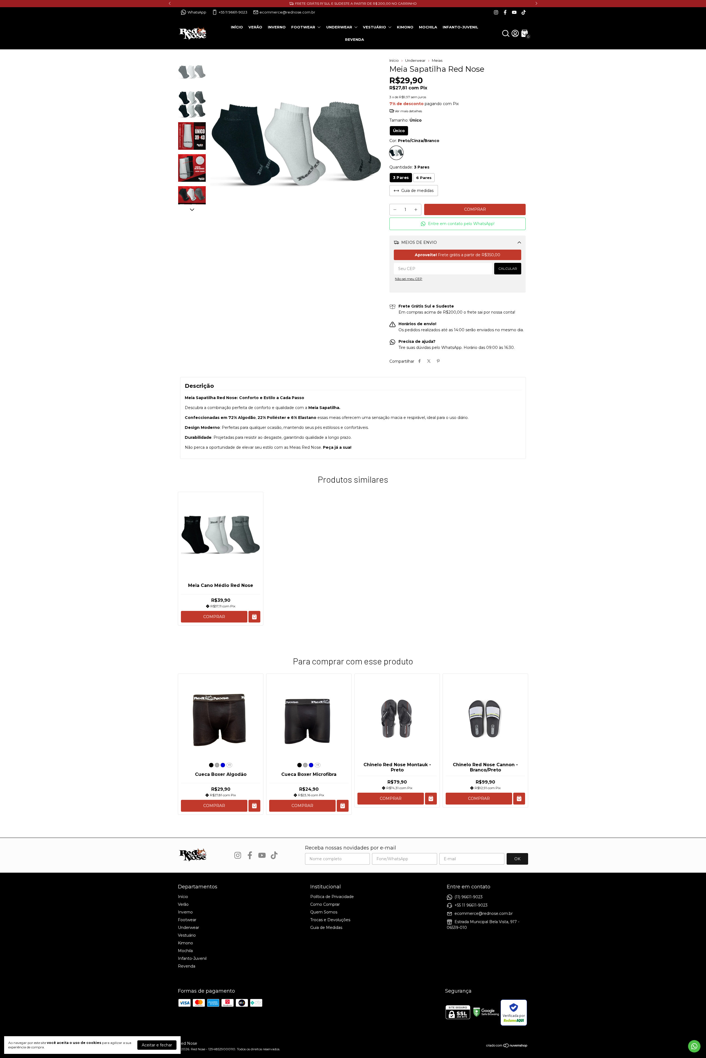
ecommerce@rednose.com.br (287, 12)
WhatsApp (197, 12)
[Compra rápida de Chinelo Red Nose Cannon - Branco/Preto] (519, 799)
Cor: (414, 140)
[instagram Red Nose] (496, 12)
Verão (255, 27)
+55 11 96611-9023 (233, 12)
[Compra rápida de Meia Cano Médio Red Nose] (254, 617)
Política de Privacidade (332, 896)
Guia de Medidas (326, 927)
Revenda (354, 39)
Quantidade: (409, 167)
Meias (437, 60)
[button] (457, 224)
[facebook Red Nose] (505, 12)
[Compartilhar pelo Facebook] (419, 361)
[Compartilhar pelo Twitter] (429, 361)
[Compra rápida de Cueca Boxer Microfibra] (343, 806)
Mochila (428, 27)
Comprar (214, 616)
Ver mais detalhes (408, 111)
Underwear (339, 27)
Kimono (405, 27)
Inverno (277, 27)
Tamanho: (405, 120)
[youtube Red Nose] (514, 12)
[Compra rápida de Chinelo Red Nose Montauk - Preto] (431, 799)
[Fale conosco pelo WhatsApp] (694, 1046)
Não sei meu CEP (408, 279)
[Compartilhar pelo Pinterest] (438, 361)
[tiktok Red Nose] (523, 12)
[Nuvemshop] (507, 1046)
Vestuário (374, 27)
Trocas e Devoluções (330, 919)
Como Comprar (325, 904)
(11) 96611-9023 (468, 896)
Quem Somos (323, 912)
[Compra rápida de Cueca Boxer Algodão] (254, 806)
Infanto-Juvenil (460, 27)
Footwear (303, 27)
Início (237, 27)
